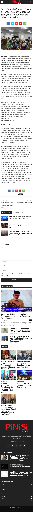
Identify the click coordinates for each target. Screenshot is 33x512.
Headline (19, 359)
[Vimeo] (16, 445)
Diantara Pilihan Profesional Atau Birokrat (20, 465)
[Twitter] (12, 445)
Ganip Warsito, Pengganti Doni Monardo (24, 203)
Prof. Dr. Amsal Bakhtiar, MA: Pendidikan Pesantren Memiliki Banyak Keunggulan (21, 338)
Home (2, 5)
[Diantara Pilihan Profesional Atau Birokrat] (4, 466)
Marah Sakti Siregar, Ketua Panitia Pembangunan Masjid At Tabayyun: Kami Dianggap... (15, 316)
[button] (31, 2)
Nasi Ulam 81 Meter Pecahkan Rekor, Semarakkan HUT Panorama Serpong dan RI (20, 225)
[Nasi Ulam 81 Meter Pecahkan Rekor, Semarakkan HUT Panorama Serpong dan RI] (4, 225)
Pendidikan (3, 496)
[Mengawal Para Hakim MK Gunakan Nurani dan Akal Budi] (24, 355)
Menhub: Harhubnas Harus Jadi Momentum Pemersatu (24, 384)
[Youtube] (24, 445)
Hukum (2, 498)
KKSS (2, 491)
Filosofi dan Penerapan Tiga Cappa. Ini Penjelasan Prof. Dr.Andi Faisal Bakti (21, 330)
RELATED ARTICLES (6, 212)
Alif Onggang (4, 320)
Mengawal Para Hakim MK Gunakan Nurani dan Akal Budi (23, 364)
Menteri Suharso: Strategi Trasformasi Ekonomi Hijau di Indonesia (8, 365)
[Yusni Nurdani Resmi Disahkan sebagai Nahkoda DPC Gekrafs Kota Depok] (4, 218)
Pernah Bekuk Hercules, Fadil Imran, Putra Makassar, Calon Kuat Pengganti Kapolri (19, 458)
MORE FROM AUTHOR (18, 212)
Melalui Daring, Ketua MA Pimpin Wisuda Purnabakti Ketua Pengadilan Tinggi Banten (7, 205)
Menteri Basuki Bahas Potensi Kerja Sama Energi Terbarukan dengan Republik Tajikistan (8, 410)
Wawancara (3, 311)
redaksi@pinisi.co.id (19, 441)
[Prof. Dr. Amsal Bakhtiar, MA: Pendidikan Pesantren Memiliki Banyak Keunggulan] (4, 338)
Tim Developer (20, 507)
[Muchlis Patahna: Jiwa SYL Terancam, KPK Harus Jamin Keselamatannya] (4, 474)
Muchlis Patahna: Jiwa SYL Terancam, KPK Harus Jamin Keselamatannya (21, 473)
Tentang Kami (13, 507)
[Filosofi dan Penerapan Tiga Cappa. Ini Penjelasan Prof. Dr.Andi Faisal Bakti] (4, 330)
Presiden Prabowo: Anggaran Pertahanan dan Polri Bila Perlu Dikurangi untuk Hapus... (7, 387)
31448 (31, 20)
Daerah (6, 5)
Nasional (3, 359)
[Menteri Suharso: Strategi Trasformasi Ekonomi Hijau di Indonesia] (8, 355)
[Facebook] (8, 445)
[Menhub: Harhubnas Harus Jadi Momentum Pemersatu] (24, 375)
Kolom (2, 484)
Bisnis (2, 501)
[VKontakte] (20, 445)
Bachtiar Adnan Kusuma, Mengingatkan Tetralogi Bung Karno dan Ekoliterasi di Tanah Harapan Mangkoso (20, 233)
